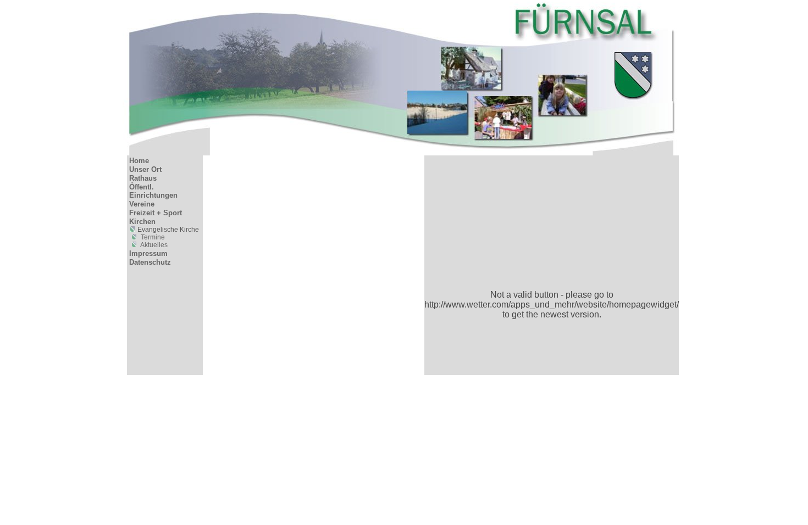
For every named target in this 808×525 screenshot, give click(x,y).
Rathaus (143, 178)
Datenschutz (150, 262)
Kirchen (142, 221)
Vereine (141, 204)
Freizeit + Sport (155, 213)
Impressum (148, 253)
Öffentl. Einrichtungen (153, 191)
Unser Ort (145, 169)
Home (139, 161)
